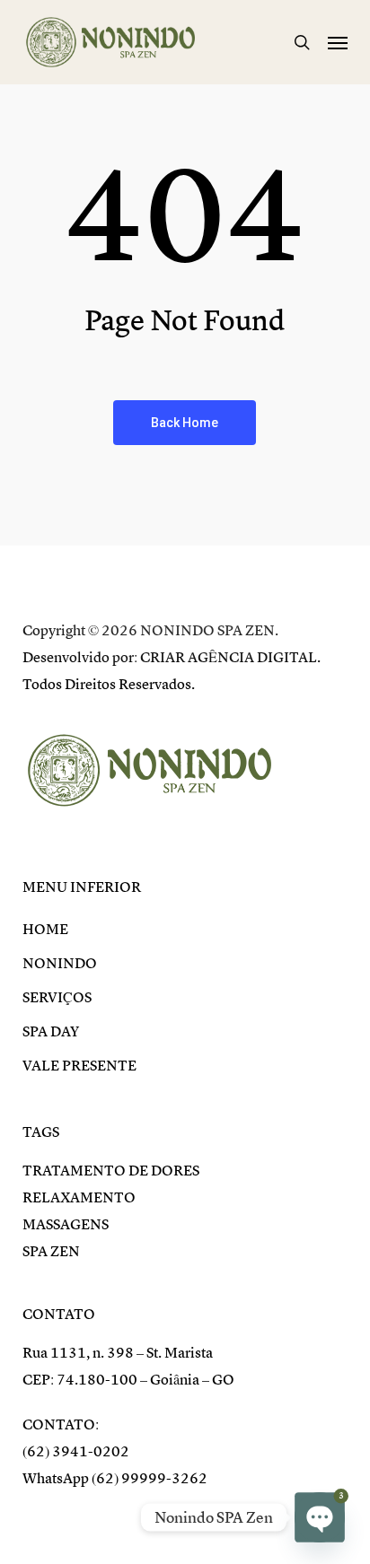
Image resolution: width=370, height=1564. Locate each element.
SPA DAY (50, 1032)
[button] (338, 42)
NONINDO (59, 964)
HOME (45, 929)
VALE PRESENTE (79, 1066)
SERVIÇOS (57, 998)
